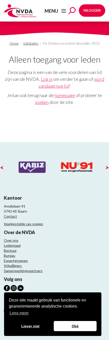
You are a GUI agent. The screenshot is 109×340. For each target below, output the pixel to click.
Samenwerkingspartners (23, 271)
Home (14, 43)
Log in (46, 79)
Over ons (11, 240)
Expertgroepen (16, 260)
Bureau (9, 255)
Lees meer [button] (19, 313)
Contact (10, 216)
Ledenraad (12, 245)
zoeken (42, 102)
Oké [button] (75, 326)
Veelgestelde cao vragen (23, 224)
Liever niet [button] (30, 326)
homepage (65, 95)
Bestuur (10, 250)
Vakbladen (31, 43)
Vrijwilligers (13, 265)
